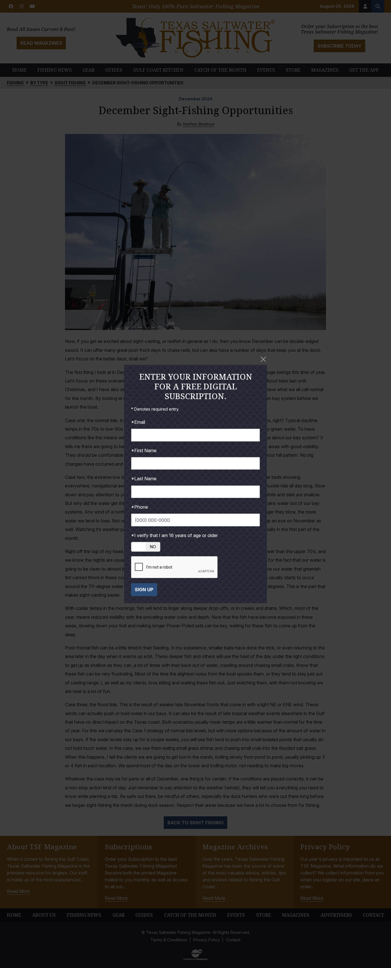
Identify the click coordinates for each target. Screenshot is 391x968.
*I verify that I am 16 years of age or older (174, 535)
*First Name (144, 450)
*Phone (139, 507)
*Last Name (144, 478)
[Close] (263, 359)
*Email (138, 422)
